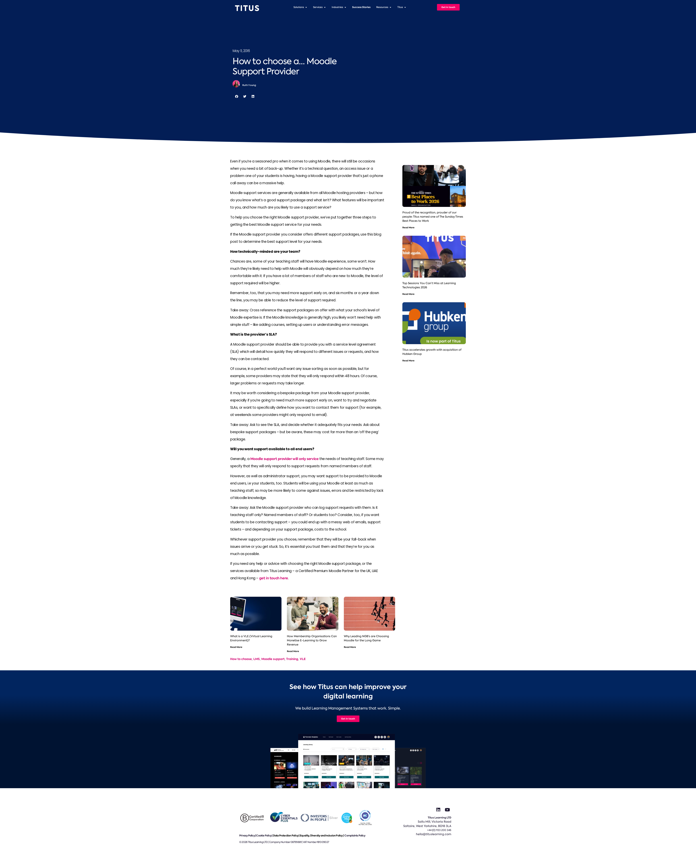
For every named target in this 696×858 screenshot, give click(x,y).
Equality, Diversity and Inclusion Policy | (322, 835)
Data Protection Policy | (286, 835)
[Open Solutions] (306, 7)
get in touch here (273, 578)
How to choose (241, 659)
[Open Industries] (345, 7)
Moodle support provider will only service (284, 458)
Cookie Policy (264, 835)
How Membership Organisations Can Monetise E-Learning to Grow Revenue (312, 640)
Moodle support (273, 659)
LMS (256, 659)
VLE (303, 659)
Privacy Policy (247, 835)
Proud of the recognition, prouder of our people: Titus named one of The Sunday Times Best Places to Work (432, 217)
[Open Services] (325, 7)
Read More (236, 647)
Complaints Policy (354, 835)
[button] (237, 96)
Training (292, 659)
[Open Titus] (405, 7)
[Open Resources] (390, 7)
